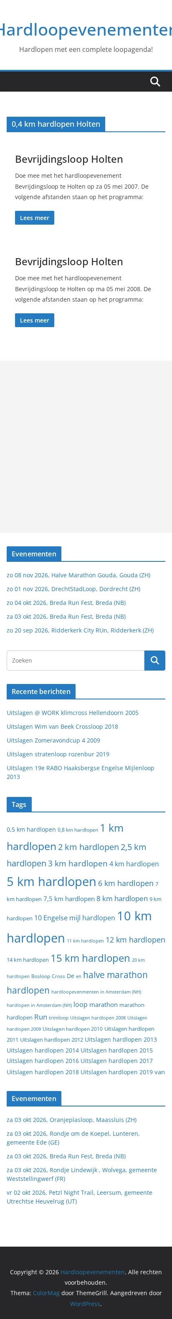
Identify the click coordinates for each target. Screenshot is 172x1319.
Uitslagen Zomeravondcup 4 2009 (53, 740)
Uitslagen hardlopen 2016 (43, 1061)
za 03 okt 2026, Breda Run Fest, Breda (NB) (66, 616)
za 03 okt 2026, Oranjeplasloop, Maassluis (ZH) (72, 1120)
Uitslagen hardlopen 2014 (43, 1050)
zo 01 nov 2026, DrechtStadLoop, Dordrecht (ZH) (73, 589)
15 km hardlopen (90, 958)
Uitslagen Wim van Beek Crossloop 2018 (62, 726)
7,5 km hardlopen (69, 898)
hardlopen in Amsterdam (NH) (39, 1005)
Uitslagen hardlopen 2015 (117, 1050)
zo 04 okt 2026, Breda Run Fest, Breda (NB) (66, 603)
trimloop (58, 1017)
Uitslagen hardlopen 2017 (117, 1061)
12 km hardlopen (135, 940)
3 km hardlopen (78, 863)
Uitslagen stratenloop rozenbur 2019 (58, 754)
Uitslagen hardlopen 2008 (98, 1017)
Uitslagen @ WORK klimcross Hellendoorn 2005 (73, 713)
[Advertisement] (86, 447)
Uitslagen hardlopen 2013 (121, 1039)
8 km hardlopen (122, 898)
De (70, 976)
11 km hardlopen (85, 940)
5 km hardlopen (51, 881)
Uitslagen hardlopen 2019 (117, 1072)
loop (80, 1004)
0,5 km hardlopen (31, 829)
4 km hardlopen (134, 863)
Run (40, 1017)
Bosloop (40, 976)
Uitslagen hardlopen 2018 (43, 1072)
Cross (58, 976)
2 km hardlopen (88, 847)
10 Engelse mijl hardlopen (74, 917)
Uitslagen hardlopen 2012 (51, 1039)
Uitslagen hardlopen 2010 (73, 1029)
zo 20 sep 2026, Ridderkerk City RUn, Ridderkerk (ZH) (80, 630)
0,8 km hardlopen (78, 830)
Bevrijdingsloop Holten (69, 159)
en (78, 976)
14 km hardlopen (28, 959)
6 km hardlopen (126, 883)
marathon (103, 1004)
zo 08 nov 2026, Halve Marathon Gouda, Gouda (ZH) (78, 575)
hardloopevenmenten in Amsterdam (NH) (96, 992)
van (159, 1072)
